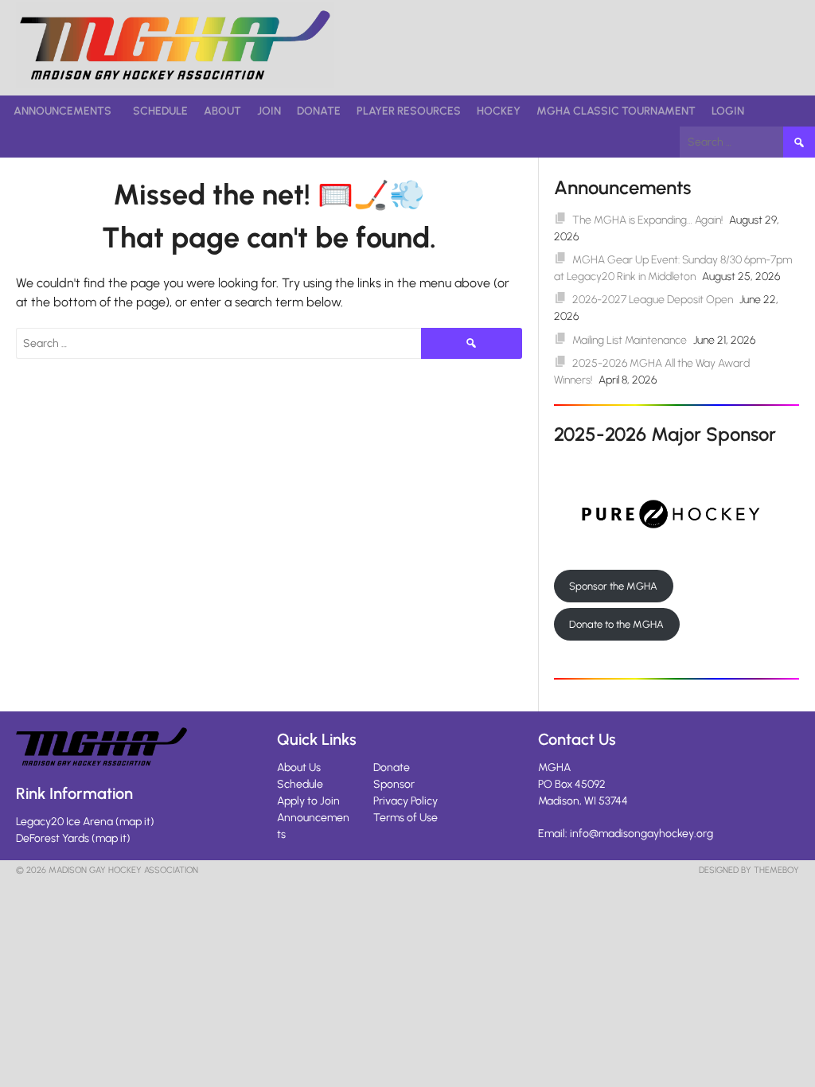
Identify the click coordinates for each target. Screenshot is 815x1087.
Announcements (62, 111)
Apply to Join (308, 801)
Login (728, 111)
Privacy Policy (405, 801)
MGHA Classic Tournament (616, 111)
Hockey (499, 111)
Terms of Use (405, 817)
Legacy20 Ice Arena (64, 821)
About (222, 111)
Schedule (160, 111)
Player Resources (409, 111)
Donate (319, 111)
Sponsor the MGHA (613, 586)
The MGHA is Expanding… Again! (647, 220)
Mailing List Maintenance (629, 340)
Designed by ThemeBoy (749, 870)
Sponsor (394, 784)
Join (269, 111)
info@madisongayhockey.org (641, 833)
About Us (299, 767)
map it (134, 821)
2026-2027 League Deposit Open (652, 299)
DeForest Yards (52, 838)
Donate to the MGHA (616, 624)
